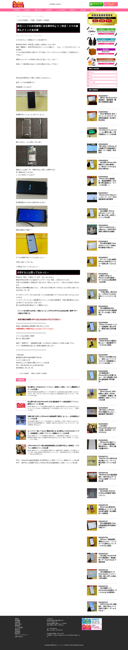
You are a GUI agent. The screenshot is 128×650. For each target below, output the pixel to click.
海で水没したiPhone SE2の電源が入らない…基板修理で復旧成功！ (107, 412)
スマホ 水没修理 (23, 373)
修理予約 (73, 10)
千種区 (32, 373)
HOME (17, 619)
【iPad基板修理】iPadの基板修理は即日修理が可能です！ (107, 525)
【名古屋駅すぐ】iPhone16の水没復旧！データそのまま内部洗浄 (107, 590)
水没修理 (44, 373)
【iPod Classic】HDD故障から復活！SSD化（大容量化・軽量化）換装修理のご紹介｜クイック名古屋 (107, 396)
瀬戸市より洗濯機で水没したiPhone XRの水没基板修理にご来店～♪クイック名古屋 (49, 463)
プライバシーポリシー (21, 635)
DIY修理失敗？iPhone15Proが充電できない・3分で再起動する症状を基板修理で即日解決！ (107, 377)
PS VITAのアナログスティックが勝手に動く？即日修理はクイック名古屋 (107, 132)
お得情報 (27, 10)
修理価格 (16, 10)
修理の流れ (38, 10)
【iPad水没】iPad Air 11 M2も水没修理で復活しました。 (107, 493)
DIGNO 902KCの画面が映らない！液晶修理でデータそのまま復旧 (107, 343)
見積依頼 (83, 10)
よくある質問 (61, 10)
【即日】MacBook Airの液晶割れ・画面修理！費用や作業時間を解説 (107, 100)
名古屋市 (38, 373)
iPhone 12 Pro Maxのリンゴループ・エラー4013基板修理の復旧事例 (107, 197)
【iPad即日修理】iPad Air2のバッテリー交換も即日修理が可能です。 (107, 245)
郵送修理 (93, 10)
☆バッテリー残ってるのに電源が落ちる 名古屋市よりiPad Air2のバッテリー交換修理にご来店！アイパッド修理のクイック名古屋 (54, 432)
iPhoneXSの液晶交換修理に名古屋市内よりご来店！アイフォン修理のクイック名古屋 (50, 460)
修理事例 (49, 10)
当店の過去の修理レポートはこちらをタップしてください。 (39, 319)
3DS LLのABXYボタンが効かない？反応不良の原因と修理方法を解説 (107, 229)
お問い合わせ (19, 636)
